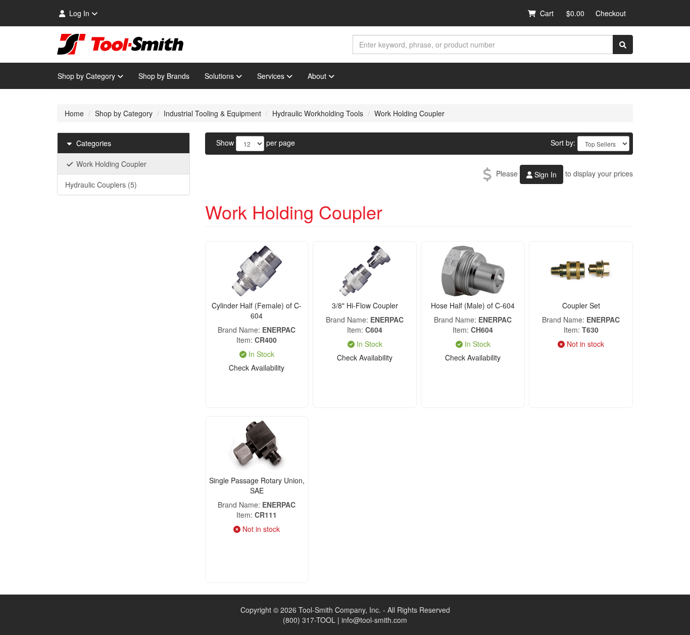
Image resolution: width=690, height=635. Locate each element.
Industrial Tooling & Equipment (212, 113)
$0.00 (575, 13)
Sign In (544, 174)
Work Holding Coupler (409, 113)
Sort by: (563, 143)
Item (243, 340)
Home (74, 113)
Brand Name (238, 330)
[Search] (623, 44)
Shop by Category (86, 76)
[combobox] (483, 44)
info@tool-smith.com (374, 620)
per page (280, 143)
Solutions (219, 76)
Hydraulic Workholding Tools (317, 113)
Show (225, 143)
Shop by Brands (163, 76)
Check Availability (256, 367)
